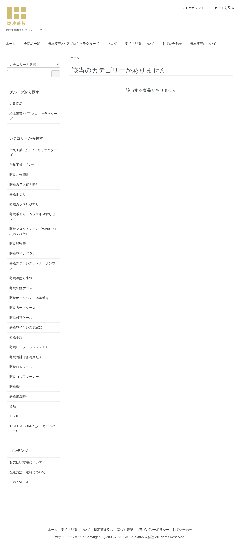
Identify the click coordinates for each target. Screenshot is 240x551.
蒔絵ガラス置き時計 (24, 184)
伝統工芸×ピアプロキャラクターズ (33, 152)
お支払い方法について (25, 462)
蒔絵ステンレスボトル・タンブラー (32, 265)
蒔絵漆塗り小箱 (20, 278)
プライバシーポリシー (152, 530)
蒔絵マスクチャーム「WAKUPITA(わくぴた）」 (33, 231)
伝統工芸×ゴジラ (21, 165)
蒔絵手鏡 (15, 337)
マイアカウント (192, 8)
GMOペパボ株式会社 (138, 537)
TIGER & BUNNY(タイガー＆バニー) (32, 428)
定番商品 (15, 104)
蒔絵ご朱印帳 (19, 174)
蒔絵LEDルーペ (20, 367)
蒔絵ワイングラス (22, 253)
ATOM (23, 482)
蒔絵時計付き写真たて (25, 357)
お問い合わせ (172, 44)
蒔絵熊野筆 (17, 243)
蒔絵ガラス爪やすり (24, 204)
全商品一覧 (32, 44)
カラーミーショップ (69, 537)
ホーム (11, 44)
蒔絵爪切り (17, 194)
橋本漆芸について (203, 44)
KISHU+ (15, 416)
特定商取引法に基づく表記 (113, 530)
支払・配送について (139, 44)
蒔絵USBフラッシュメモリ (29, 347)
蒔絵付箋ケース (20, 317)
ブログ (112, 44)
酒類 (12, 406)
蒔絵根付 (15, 386)
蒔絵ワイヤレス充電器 (25, 327)
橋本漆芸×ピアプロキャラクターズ (73, 44)
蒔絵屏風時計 (19, 396)
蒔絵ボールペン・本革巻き (29, 298)
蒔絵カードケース (22, 308)
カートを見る (224, 8)
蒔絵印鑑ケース (20, 288)
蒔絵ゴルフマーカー (24, 377)
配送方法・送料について (27, 472)
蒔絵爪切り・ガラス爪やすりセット (32, 216)
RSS (12, 482)
